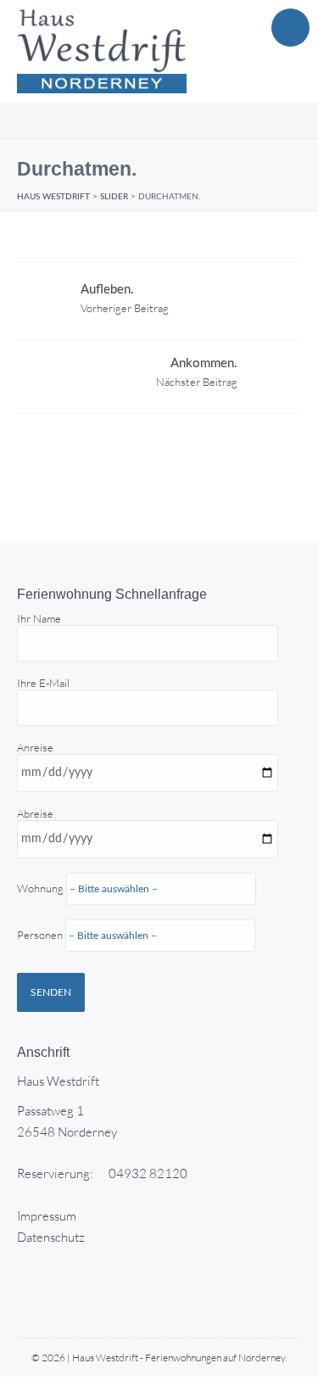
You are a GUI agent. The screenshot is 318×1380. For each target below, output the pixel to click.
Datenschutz (51, 1237)
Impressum (46, 1216)
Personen (41, 934)
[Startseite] (102, 50)
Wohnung (41, 911)
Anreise (41, 840)
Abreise (41, 874)
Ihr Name (39, 618)
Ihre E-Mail (43, 683)
